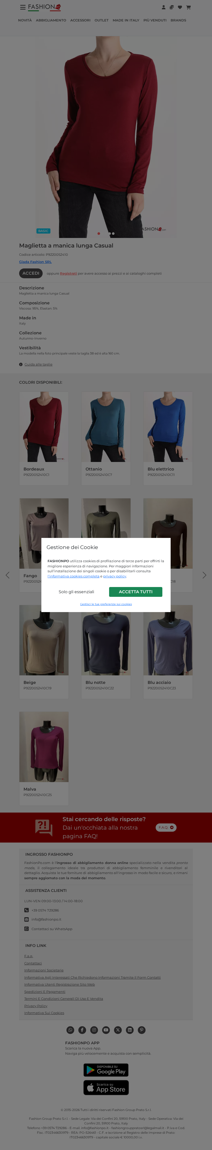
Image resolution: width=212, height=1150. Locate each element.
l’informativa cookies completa (74, 576)
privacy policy (114, 576)
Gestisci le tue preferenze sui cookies (106, 604)
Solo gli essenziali (76, 591)
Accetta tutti (136, 591)
